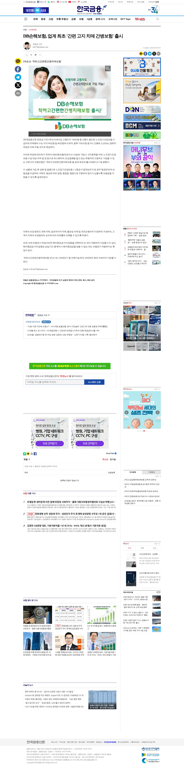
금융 (73, 19)
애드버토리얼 (128, 592)
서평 (142, 548)
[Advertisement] (44, 201)
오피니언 (112, 19)
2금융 (89, 19)
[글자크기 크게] (35, 54)
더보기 (156, 143)
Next (158, 413)
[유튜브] (72, 2)
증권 (43, 19)
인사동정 (133, 472)
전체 (35, 19)
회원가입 (130, 2)
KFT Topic (126, 19)
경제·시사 (100, 19)
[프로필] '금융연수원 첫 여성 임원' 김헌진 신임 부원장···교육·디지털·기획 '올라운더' (62, 335)
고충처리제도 (135, 742)
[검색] (157, 19)
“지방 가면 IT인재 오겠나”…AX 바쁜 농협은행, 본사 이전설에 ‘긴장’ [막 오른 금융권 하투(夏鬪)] (67, 326)
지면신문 (151, 2)
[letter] (81, 2)
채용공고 (99, 742)
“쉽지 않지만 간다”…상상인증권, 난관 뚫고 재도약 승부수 (47, 703)
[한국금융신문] (29, 2)
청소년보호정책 (123, 742)
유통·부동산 (62, 19)
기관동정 (151, 472)
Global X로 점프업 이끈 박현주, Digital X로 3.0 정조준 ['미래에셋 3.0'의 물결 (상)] (55, 695)
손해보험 (33, 30)
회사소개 (54, 742)
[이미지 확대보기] (108, 68)
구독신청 (111, 2)
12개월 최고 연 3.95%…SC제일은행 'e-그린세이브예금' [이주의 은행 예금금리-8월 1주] (63, 331)
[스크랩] (40, 54)
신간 (154, 548)
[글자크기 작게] (31, 54)
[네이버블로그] (51, 2)
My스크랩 (140, 2)
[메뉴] (25, 19)
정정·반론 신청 (72, 742)
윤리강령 (82, 742)
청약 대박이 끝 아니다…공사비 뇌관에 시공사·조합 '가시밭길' (49, 692)
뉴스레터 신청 (94, 382)
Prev (127, 413)
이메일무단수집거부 (148, 742)
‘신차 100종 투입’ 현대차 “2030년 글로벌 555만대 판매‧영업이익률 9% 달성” (55, 707)
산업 (51, 19)
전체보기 (46, 322)
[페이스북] (41, 2)
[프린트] (26, 54)
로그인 (120, 2)
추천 (129, 548)
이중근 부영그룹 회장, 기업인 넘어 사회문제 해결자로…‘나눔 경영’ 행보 (53, 699)
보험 (81, 19)
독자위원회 (90, 742)
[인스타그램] (62, 2)
